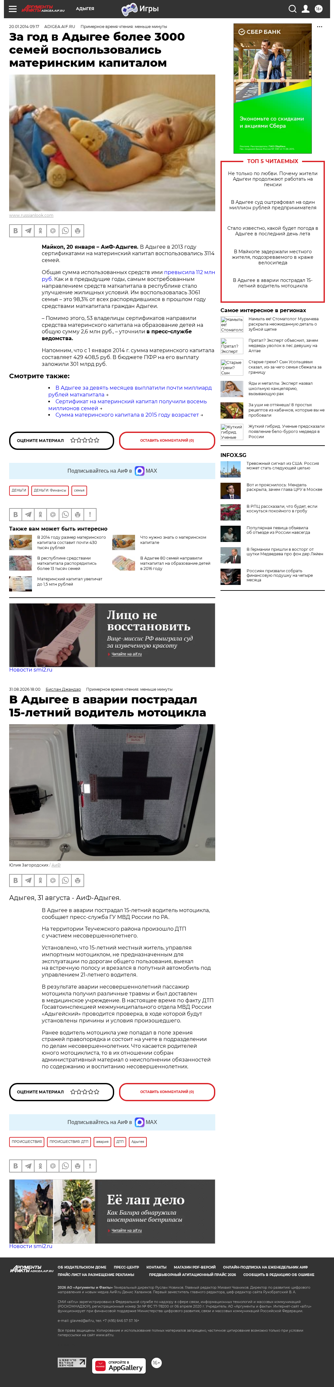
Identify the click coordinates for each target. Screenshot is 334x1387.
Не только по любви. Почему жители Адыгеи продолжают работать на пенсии (273, 179)
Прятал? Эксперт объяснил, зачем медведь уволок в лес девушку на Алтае (283, 345)
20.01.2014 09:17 (24, 26)
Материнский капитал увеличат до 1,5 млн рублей (69, 581)
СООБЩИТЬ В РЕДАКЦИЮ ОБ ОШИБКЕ (278, 1275)
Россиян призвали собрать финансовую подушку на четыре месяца (280, 575)
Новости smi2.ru (31, 670)
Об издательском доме (82, 1267)
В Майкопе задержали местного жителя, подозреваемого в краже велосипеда (272, 257)
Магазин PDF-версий (195, 1267)
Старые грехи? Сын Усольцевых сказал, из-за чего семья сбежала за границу (285, 367)
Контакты (156, 1267)
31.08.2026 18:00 (24, 689)
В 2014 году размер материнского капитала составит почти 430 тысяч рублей (71, 542)
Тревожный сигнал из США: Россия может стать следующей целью (283, 465)
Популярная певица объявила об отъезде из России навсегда (278, 530)
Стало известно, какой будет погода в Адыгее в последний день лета (272, 231)
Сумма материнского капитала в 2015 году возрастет (127, 415)
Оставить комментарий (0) (167, 440)
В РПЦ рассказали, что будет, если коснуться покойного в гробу (282, 508)
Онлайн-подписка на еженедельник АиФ (265, 1267)
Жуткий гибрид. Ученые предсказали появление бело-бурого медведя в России (287, 431)
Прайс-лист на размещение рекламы (96, 1275)
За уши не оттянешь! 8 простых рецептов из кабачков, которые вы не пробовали (287, 410)
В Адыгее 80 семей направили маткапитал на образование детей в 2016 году (175, 563)
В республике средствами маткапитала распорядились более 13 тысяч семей (67, 563)
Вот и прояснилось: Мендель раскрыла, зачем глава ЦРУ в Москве (284, 487)
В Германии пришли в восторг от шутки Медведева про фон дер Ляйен (285, 551)
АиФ (56, 865)
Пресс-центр (126, 1267)
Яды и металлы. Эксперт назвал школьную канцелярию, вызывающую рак (281, 388)
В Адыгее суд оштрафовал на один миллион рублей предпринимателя (272, 205)
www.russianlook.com (31, 215)
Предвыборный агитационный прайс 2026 (192, 1275)
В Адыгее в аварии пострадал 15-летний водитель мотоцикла (272, 283)
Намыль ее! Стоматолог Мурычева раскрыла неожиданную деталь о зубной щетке (284, 324)
